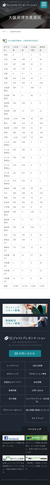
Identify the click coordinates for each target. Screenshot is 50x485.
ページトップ (34, 429)
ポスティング (12, 374)
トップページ (12, 366)
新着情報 (12, 390)
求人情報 (12, 399)
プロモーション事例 (37, 374)
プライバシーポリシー (12, 410)
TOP (4, 31)
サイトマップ (37, 418)
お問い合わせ (37, 390)
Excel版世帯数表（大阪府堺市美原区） (23, 41)
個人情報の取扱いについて (37, 410)
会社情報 (37, 382)
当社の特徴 (37, 366)
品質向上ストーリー (12, 382)
